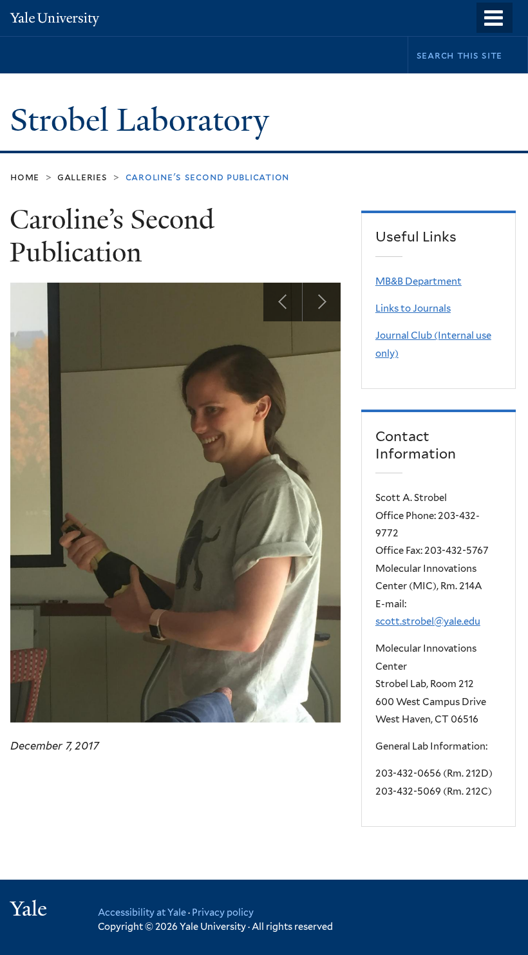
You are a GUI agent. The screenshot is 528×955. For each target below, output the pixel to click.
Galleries (82, 177)
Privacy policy (223, 912)
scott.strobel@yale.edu (427, 621)
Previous (282, 302)
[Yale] (30, 910)
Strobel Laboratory (143, 120)
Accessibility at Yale (142, 912)
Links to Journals (413, 308)
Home (24, 177)
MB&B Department (418, 281)
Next (321, 302)
